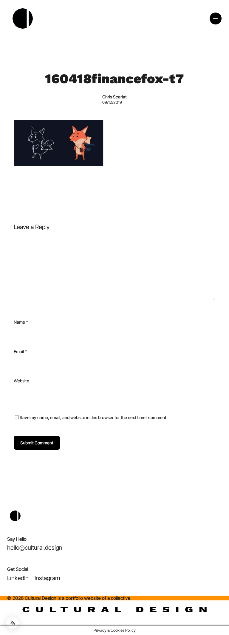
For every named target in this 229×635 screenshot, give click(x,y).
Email (20, 351)
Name (21, 322)
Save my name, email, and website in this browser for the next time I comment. (94, 417)
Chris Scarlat (114, 96)
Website (21, 380)
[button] (216, 18)
